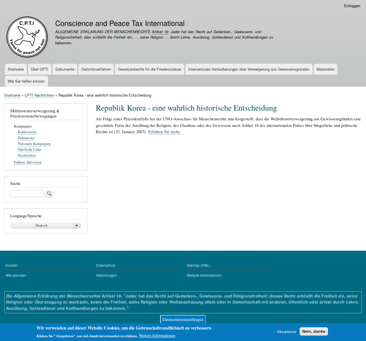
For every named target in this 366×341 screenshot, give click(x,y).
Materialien (326, 69)
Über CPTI (39, 69)
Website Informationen (204, 275)
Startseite (16, 69)
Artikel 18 (160, 31)
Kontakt (11, 265)
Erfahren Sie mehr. (164, 131)
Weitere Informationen (157, 335)
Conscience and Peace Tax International (120, 23)
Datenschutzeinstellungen (183, 319)
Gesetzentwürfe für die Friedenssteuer (149, 69)
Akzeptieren (286, 331)
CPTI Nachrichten (39, 95)
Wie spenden (16, 275)
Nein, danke (313, 331)
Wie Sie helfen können (26, 81)
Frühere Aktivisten (27, 162)
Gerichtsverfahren (96, 69)
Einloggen (352, 5)
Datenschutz (106, 265)
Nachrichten (27, 155)
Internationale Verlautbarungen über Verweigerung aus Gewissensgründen (248, 69)
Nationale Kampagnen (34, 143)
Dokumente (64, 69)
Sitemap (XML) (198, 265)
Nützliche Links (29, 149)
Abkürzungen (106, 275)
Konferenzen (27, 131)
